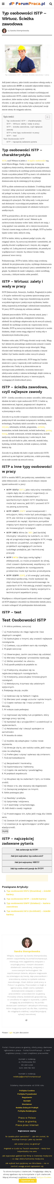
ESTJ (22, 489)
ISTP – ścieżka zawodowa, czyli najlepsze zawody (24, 128)
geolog (49, 430)
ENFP (22, 511)
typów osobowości (37, 161)
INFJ (30, 532)
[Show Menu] (3, 4)
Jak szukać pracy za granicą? (27, 1144)
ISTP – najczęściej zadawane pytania (21, 142)
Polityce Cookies (43, 1177)
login (10, 1033)
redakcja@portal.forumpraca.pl (27, 1077)
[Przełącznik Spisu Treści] (46, 117)
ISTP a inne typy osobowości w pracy (23, 133)
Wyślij (5, 831)
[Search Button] (50, 4)
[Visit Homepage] (27, 4)
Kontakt (27, 1101)
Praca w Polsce (27, 1117)
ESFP (22, 575)
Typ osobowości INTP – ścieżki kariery (26, 899)
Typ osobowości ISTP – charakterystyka (24, 121)
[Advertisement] (27, 40)
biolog (4, 434)
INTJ (15, 557)
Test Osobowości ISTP (13, 139)
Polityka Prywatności (27, 1094)
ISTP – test (12, 136)
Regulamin (27, 1097)
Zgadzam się (27, 1181)
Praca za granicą (27, 1121)
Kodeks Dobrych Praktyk (27, 1108)
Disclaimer (27, 1104)
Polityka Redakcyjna (27, 1111)
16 (28, 161)
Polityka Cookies (27, 1091)
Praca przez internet (27, 1125)
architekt (41, 427)
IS (3, 161)
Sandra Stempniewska (19, 30)
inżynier (5, 427)
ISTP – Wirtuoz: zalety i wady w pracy (23, 124)
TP (5, 161)
